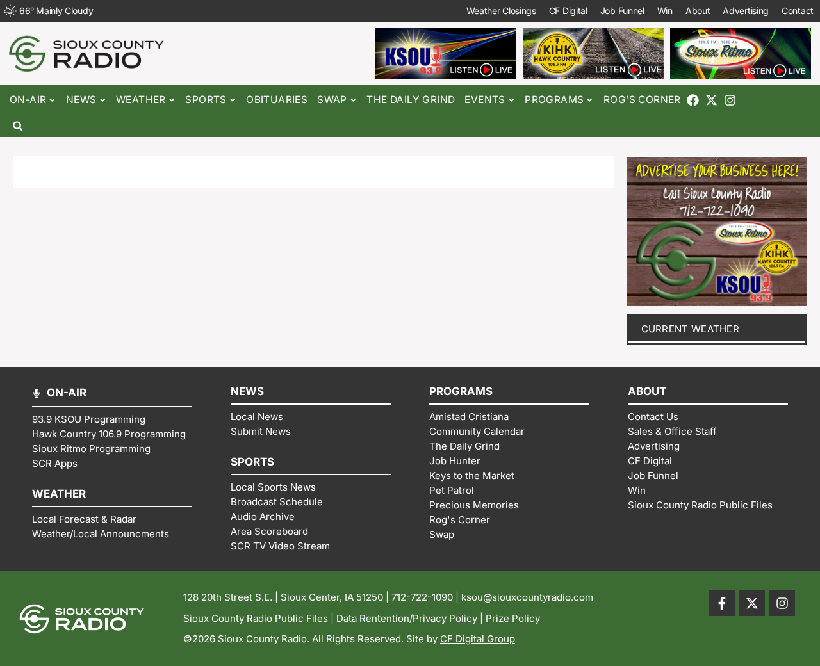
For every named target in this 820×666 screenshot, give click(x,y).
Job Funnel (622, 10)
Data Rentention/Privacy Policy (406, 618)
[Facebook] (693, 100)
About (697, 10)
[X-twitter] (711, 100)
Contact (798, 10)
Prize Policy (513, 618)
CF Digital (568, 10)
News (81, 99)
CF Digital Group (477, 639)
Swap (332, 99)
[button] (17, 126)
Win (665, 10)
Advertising (746, 10)
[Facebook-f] (722, 603)
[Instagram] (730, 100)
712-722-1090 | (426, 597)
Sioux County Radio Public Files (255, 618)
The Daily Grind (410, 99)
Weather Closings (501, 10)
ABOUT (647, 391)
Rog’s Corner (642, 99)
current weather (690, 329)
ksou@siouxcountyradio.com (527, 597)
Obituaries (277, 99)
